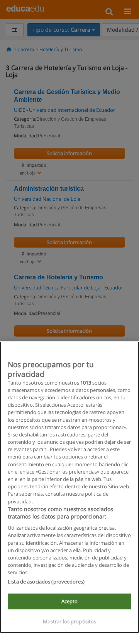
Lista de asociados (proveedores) (46, 581)
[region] (69, 487)
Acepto (69, 601)
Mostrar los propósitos (70, 621)
